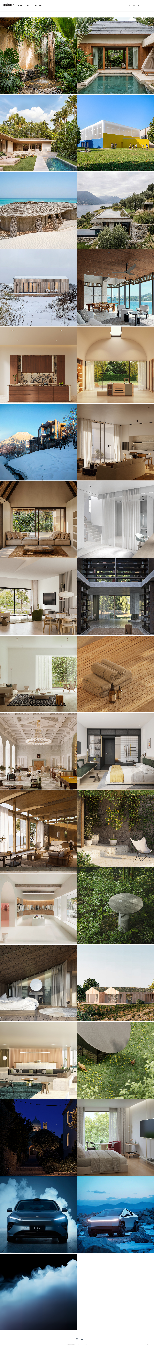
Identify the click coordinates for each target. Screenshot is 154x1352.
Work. (20, 6)
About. (28, 6)
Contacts (38, 6)
